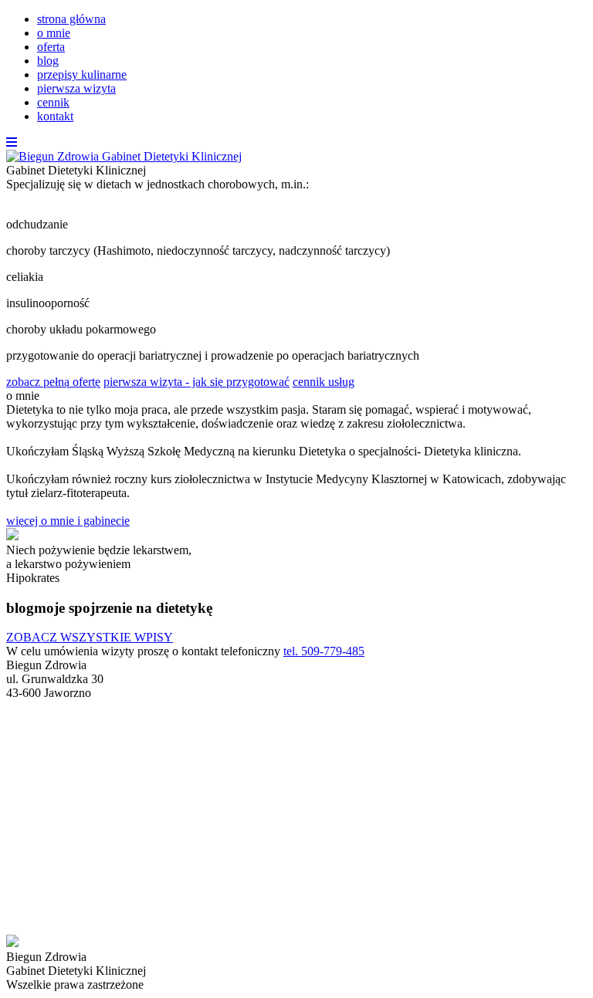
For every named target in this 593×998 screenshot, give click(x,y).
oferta (51, 46)
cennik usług (323, 381)
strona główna (71, 18)
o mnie (53, 32)
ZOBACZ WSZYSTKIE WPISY (89, 637)
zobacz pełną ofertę (53, 381)
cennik (53, 102)
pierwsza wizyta (76, 88)
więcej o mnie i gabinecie (68, 520)
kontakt (55, 116)
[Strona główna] (124, 156)
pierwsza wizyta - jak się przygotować (196, 381)
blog (48, 60)
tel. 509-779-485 (323, 651)
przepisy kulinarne (82, 74)
